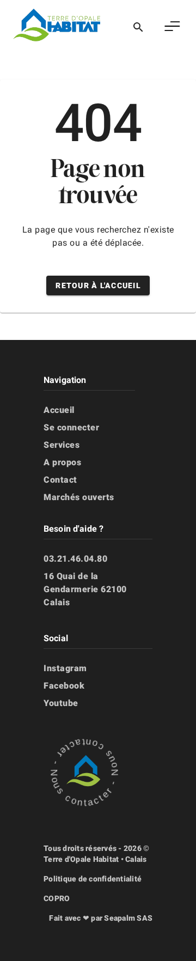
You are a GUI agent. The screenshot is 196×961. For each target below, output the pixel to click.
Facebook (64, 685)
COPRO (57, 898)
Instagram (65, 668)
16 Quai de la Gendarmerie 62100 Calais (85, 589)
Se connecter (71, 427)
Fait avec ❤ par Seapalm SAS (100, 918)
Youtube (61, 703)
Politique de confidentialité (93, 878)
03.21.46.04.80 (75, 559)
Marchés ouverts (79, 497)
